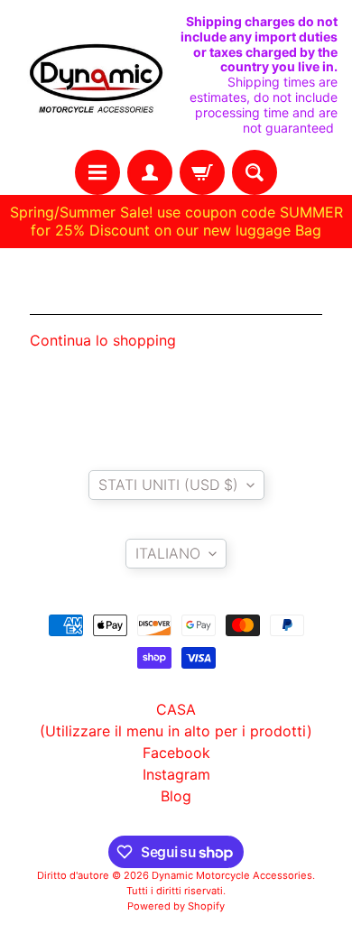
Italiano (167, 553)
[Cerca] (254, 172)
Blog (176, 796)
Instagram (176, 774)
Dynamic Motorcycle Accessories (232, 875)
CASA (176, 709)
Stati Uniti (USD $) (168, 485)
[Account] (149, 172)
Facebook (176, 753)
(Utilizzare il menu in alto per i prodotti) (176, 731)
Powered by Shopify (176, 906)
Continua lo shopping (103, 340)
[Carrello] (202, 172)
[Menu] (97, 172)
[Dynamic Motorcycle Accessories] (95, 75)
